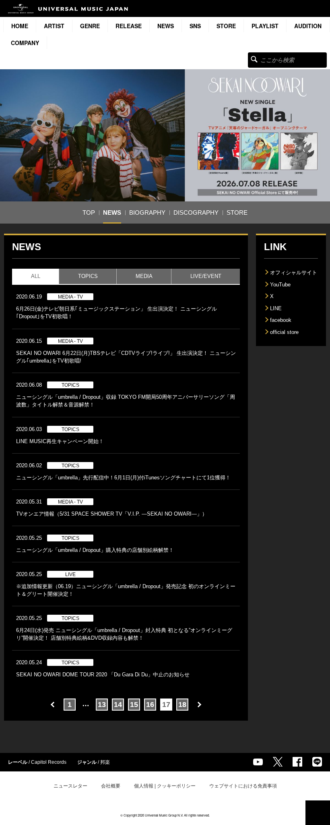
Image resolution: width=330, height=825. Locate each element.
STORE (226, 26)
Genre (90, 26)
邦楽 (105, 762)
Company (25, 43)
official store (284, 332)
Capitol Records (48, 762)
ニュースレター (70, 786)
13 (102, 705)
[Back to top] (317, 812)
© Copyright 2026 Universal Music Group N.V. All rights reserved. (165, 815)
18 (182, 705)
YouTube (280, 285)
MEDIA (144, 276)
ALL (35, 276)
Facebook (297, 762)
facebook (280, 320)
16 (150, 705)
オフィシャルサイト (293, 272)
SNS (195, 26)
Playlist (265, 26)
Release (129, 26)
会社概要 (110, 786)
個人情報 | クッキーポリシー (165, 786)
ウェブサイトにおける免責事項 (243, 786)
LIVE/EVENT (205, 276)
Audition (308, 26)
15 (134, 705)
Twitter (278, 762)
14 (118, 705)
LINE (276, 308)
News (165, 26)
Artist (54, 26)
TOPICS (88, 276)
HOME (19, 26)
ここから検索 (254, 59)
